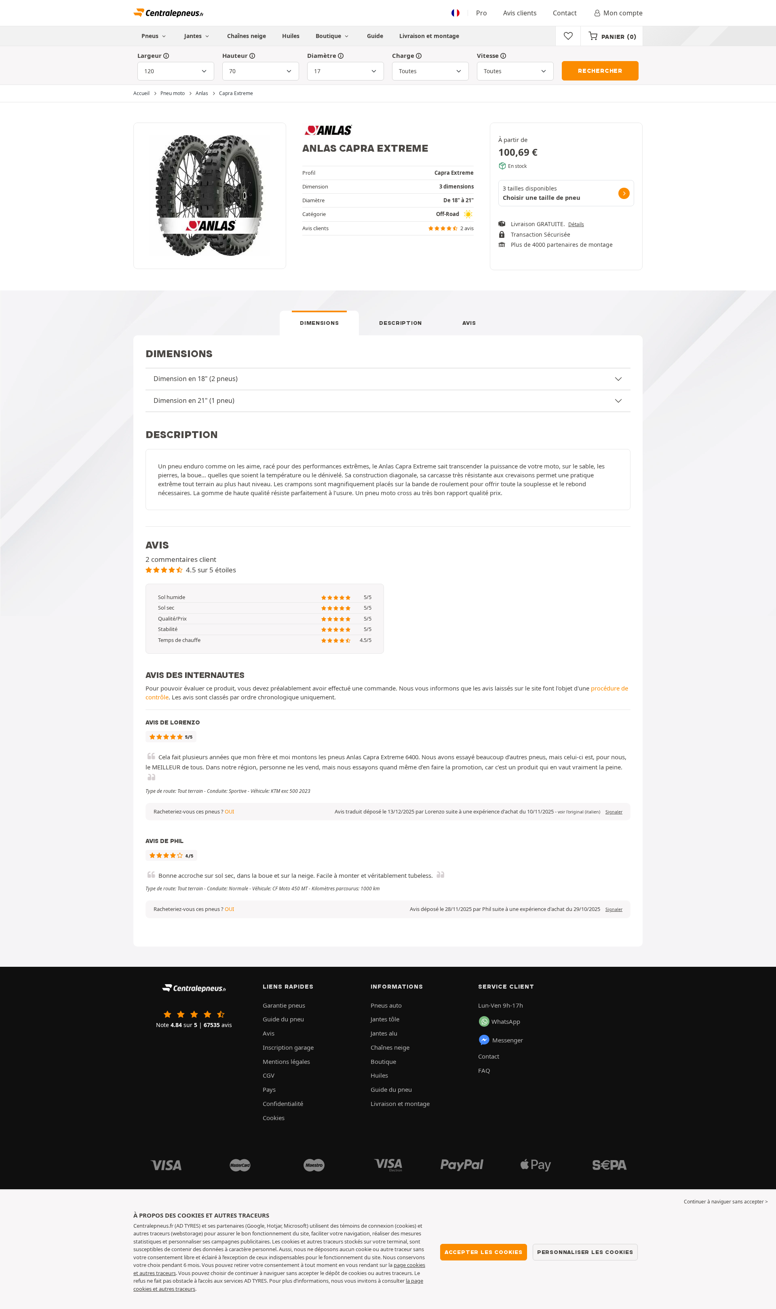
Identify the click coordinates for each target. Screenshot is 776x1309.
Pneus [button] (150, 36)
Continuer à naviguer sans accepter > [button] (726, 1201)
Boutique (329, 36)
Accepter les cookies (484, 1252)
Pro (481, 12)
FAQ (484, 1070)
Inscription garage (288, 1047)
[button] (579, 812)
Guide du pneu (283, 1019)
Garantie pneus (284, 1005)
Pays (269, 1089)
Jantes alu (384, 1033)
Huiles (290, 36)
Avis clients (520, 12)
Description (400, 323)
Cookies (274, 1118)
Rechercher (600, 70)
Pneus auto (386, 1005)
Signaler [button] (613, 812)
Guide (375, 36)
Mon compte (623, 12)
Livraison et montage (429, 36)
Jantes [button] (193, 36)
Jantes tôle (385, 1019)
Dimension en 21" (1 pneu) (194, 400)
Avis (469, 323)
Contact (565, 12)
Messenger (507, 1040)
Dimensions (319, 323)
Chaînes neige (246, 36)
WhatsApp (505, 1021)
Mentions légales (286, 1061)
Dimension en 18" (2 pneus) (196, 378)
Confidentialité (283, 1103)
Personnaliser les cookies (585, 1252)
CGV (268, 1075)
